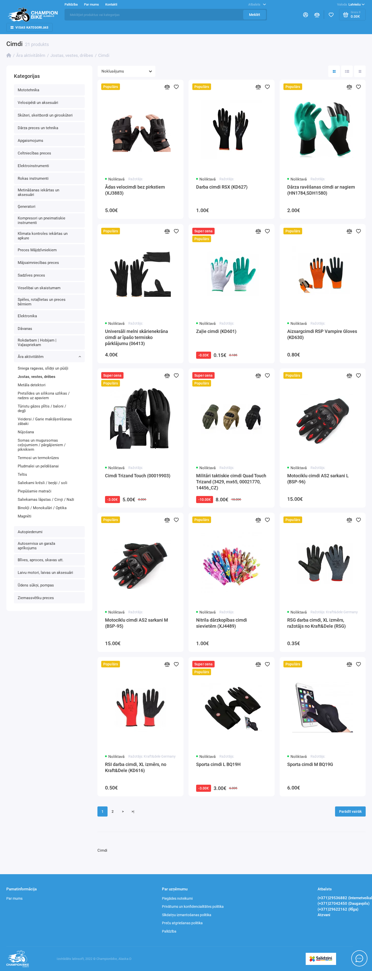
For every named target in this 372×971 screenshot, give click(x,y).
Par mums (14, 898)
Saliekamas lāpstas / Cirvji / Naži (46, 499)
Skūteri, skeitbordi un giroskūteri (45, 115)
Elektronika (27, 316)
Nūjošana (26, 432)
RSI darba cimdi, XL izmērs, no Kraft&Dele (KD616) (135, 767)
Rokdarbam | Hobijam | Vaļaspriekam (37, 342)
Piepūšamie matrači (34, 491)
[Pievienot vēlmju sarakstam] (176, 86)
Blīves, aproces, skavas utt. (41, 560)
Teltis (22, 474)
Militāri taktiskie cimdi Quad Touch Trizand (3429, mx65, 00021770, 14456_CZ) (231, 481)
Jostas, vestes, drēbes (36, 376)
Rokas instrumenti (33, 178)
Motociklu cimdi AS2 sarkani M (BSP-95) (136, 623)
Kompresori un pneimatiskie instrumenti (41, 220)
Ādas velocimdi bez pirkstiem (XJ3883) (135, 190)
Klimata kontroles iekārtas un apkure (43, 235)
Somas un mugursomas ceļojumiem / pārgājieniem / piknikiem (42, 445)
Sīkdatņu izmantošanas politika (186, 915)
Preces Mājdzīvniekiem (37, 250)
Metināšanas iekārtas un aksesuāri (38, 192)
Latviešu (349, 4)
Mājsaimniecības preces (38, 262)
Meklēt (254, 15)
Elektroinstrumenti (33, 166)
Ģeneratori (26, 206)
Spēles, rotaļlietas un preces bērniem (42, 301)
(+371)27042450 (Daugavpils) (343, 903)
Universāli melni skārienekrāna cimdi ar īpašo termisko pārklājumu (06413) (136, 337)
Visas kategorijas (31, 27)
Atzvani (324, 915)
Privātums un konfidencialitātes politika (193, 907)
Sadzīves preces (31, 275)
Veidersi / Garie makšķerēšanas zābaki (45, 421)
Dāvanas (25, 328)
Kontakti (111, 4)
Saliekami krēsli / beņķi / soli (42, 483)
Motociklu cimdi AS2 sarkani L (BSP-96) (318, 478)
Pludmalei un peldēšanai (38, 466)
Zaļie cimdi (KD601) (216, 331)
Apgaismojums (30, 140)
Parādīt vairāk (350, 811)
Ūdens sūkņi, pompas (36, 585)
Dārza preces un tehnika (38, 128)
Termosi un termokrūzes (38, 458)
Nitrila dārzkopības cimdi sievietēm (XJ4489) (221, 623)
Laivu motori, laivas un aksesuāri (45, 572)
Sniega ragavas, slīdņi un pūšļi (43, 368)
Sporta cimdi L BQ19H (218, 764)
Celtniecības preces (34, 153)
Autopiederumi (30, 532)
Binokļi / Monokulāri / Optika (42, 508)
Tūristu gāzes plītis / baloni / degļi (42, 408)
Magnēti (24, 516)
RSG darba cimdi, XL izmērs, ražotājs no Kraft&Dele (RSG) (316, 623)
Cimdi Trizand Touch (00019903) (137, 475)
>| (133, 811)
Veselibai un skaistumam (39, 288)
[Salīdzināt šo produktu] (167, 86)
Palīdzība (169, 931)
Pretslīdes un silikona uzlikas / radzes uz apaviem (44, 395)
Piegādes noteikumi (177, 898)
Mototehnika (28, 90)
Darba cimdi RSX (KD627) (221, 187)
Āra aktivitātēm (31, 356)
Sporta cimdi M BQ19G (310, 764)
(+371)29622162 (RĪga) (338, 909)
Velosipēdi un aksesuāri (38, 102)
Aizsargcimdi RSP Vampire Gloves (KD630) (322, 334)
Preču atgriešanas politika (182, 923)
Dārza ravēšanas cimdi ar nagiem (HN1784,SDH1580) (321, 190)
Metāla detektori (32, 385)
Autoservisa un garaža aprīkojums (36, 545)
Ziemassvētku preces (36, 598)
